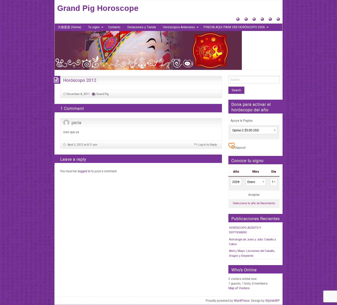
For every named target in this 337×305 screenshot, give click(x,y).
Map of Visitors (239, 288)
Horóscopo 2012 (79, 80)
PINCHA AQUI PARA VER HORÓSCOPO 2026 (234, 27)
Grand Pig (102, 94)
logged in (84, 171)
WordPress (241, 300)
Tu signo (94, 27)
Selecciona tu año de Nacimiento (254, 203)
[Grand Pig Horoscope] (148, 50)
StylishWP (272, 300)
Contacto (114, 27)
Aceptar (254, 194)
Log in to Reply (207, 144)
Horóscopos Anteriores (179, 27)
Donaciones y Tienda (141, 27)
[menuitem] (69, 27)
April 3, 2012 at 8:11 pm (82, 144)
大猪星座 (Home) (69, 27)
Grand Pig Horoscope (97, 8)
